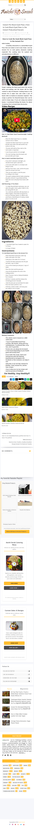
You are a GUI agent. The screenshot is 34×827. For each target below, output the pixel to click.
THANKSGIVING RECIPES (9, 791)
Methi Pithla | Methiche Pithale (10, 407)
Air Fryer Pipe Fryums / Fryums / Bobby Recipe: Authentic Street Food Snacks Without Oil (21, 693)
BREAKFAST (5, 771)
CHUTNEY (5, 774)
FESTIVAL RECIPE (7, 779)
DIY (10, 34)
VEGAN (11, 36)
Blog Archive (24, 689)
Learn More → (14, 588)
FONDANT (5, 782)
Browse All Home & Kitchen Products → (17, 531)
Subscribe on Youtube (10, 677)
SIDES (4, 788)
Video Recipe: (8, 106)
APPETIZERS (16, 765)
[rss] (18, 1)
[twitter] (21, 1)
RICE (23, 785)
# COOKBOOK (10, 376)
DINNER (5, 776)
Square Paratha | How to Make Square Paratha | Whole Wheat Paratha (16, 391)
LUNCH (4, 785)
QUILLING (14, 785)
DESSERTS (23, 774)
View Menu (14, 583)
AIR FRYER (5, 765)
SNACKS (13, 788)
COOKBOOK (6, 34)
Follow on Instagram (9, 681)
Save (22, 379)
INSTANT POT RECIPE (18, 782)
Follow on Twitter (9, 671)
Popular (9, 689)
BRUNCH (16, 771)
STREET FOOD (23, 788)
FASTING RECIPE (16, 776)
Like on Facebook (8, 674)
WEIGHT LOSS (16, 36)
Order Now (14, 643)
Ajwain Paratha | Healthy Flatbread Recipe (13, 423)
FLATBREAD (19, 779)
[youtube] (24, 1)
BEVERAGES (17, 768)
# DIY (16, 376)
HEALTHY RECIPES (16, 34)
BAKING (25, 765)
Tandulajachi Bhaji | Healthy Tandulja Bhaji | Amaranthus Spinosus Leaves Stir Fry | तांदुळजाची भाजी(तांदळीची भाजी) (21, 701)
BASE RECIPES (6, 768)
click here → (22, 752)
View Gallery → (14, 647)
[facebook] (10, 1)
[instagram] (13, 1)
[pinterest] (15, 1)
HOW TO (23, 34)
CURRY (14, 774)
